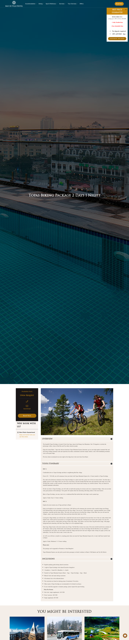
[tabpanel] (77, 411)
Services (61, 4)
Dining (40, 4)
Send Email (27, 409)
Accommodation (30, 4)
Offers (82, 4)
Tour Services (72, 4)
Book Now (119, 4)
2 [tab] (78, 431)
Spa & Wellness (51, 4)
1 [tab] (75, 431)
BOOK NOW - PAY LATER (117, 38)
